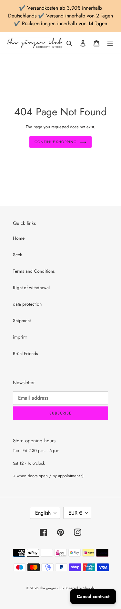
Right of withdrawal (31, 287)
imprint (19, 337)
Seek (17, 254)
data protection (27, 304)
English (43, 513)
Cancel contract (93, 596)
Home (19, 238)
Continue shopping (55, 141)
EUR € (75, 513)
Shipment (22, 320)
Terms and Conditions (34, 271)
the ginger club (52, 588)
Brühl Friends (25, 353)
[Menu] (110, 43)
